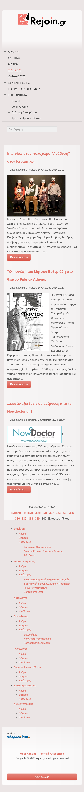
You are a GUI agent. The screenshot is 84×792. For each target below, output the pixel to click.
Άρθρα (13, 64)
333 (58, 512)
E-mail (16, 101)
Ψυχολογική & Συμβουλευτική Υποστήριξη (47, 583)
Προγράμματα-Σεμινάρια (37, 643)
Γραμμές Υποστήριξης (35, 588)
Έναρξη (15, 512)
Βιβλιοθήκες (30, 634)
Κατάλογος (16, 76)
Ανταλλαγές (20, 598)
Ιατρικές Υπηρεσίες (24, 561)
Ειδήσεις (14, 70)
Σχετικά (14, 58)
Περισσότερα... (17, 257)
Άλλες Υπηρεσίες (23, 704)
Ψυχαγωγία (20, 649)
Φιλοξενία (29, 555)
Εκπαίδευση (20, 616)
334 (65, 512)
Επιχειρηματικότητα (24, 685)
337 (24, 518)
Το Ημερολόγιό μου (24, 89)
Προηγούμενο (32, 512)
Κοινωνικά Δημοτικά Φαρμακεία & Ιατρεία (46, 579)
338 (30, 518)
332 (51, 512)
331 (45, 512)
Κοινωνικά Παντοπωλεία (37, 547)
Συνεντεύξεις (19, 82)
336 (17, 518)
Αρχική (13, 51)
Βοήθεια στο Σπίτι (33, 592)
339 (37, 518)
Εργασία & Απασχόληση (27, 667)
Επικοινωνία (17, 95)
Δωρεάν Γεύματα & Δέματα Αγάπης (43, 551)
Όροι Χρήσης (20, 106)
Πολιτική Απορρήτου (24, 112)
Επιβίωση (19, 528)
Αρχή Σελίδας (42, 777)
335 (71, 512)
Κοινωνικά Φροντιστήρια (37, 638)
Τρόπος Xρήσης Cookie (26, 118)
